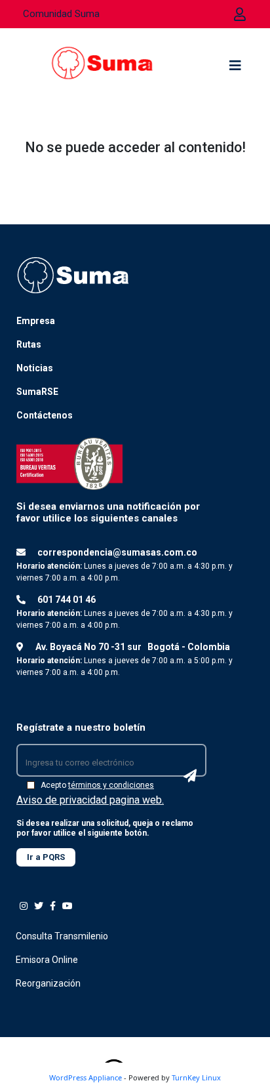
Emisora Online (47, 959)
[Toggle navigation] (235, 69)
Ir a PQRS (46, 857)
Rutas (28, 344)
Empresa (35, 321)
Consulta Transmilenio (62, 936)
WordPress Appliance (85, 1077)
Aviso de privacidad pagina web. (90, 800)
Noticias (34, 368)
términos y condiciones (111, 785)
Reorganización (48, 983)
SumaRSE (37, 391)
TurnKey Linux (196, 1077)
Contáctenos (44, 415)
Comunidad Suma (61, 14)
